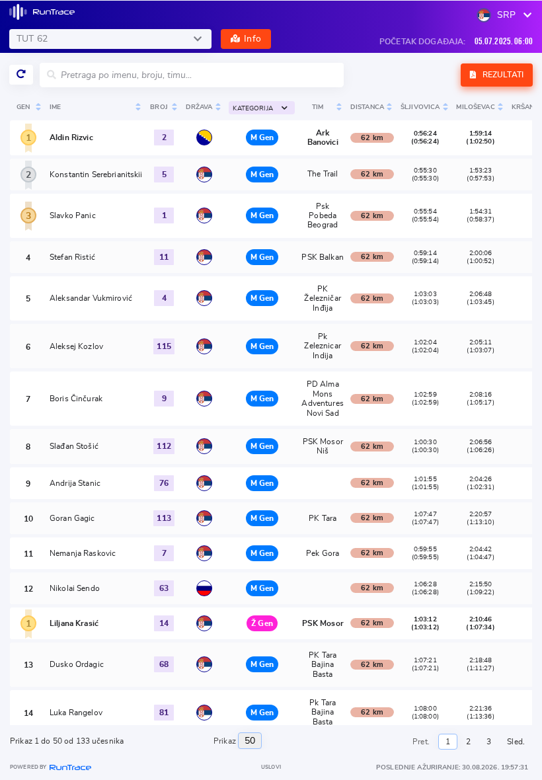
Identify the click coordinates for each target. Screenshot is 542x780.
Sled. (516, 742)
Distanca (367, 107)
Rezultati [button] (502, 75)
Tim (317, 107)
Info (252, 39)
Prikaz (225, 741)
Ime (55, 107)
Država (199, 107)
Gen (23, 107)
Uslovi (271, 767)
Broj (159, 107)
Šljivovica (420, 107)
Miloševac (475, 107)
